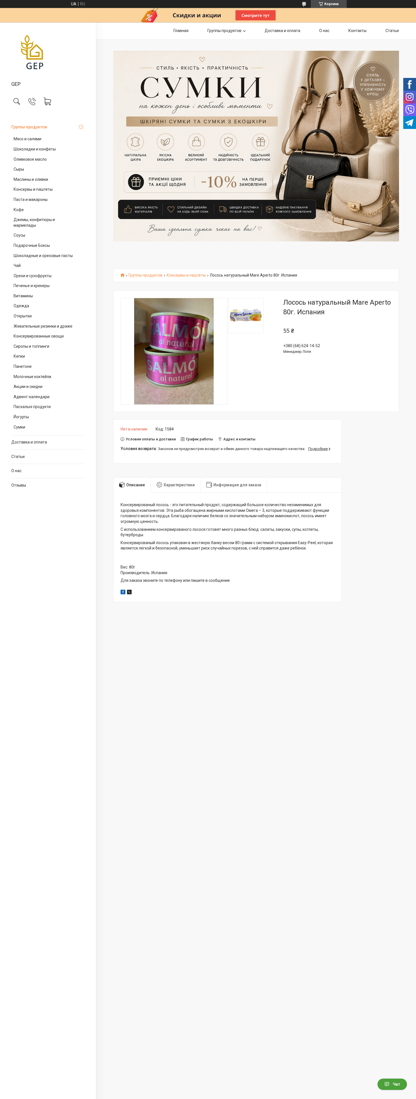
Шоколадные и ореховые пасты (43, 255)
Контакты (357, 30)
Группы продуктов (29, 127)
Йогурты (21, 417)
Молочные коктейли (32, 376)
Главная (180, 30)
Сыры (19, 169)
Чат (396, 1084)
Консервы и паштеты (33, 189)
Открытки (23, 316)
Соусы (19, 235)
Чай (17, 265)
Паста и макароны (31, 199)
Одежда (21, 306)
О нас (16, 470)
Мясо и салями (27, 139)
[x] (129, 593)
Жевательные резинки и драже (43, 326)
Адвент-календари (32, 396)
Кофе (19, 209)
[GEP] (48, 52)
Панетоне (23, 366)
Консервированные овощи (39, 336)
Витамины (23, 296)
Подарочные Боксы (32, 245)
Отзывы (18, 485)
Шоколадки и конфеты (35, 149)
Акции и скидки (28, 386)
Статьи (18, 456)
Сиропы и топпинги (31, 346)
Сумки (19, 427)
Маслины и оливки (31, 179)
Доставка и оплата (29, 442)
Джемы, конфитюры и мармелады (34, 222)
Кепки (19, 356)
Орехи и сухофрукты (33, 275)
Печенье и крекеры (32, 285)
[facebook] (123, 593)
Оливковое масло (30, 159)
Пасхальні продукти (32, 406)
